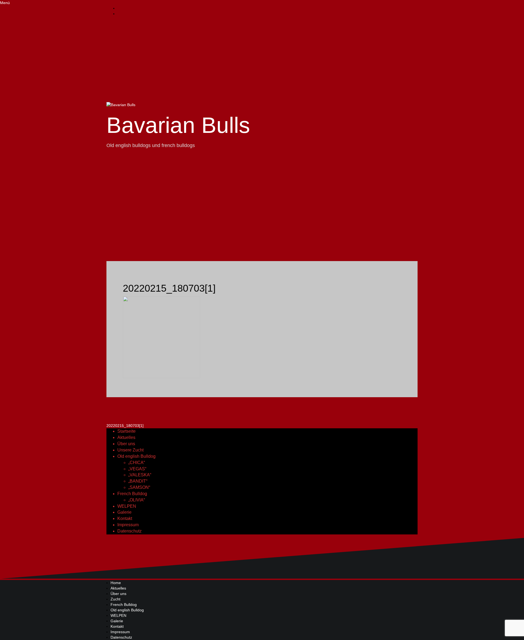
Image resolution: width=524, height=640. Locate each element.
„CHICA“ (136, 462)
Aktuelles (126, 437)
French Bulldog (132, 493)
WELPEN (126, 506)
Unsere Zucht (130, 450)
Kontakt (124, 518)
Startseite (126, 431)
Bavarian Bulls (178, 125)
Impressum (128, 524)
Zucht (115, 599)
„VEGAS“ (137, 468)
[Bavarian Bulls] (120, 104)
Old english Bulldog (136, 456)
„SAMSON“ (139, 487)
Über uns (126, 443)
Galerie (124, 512)
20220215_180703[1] (125, 425)
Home (116, 583)
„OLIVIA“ (136, 500)
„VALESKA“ (139, 474)
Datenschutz (129, 531)
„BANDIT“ (137, 481)
